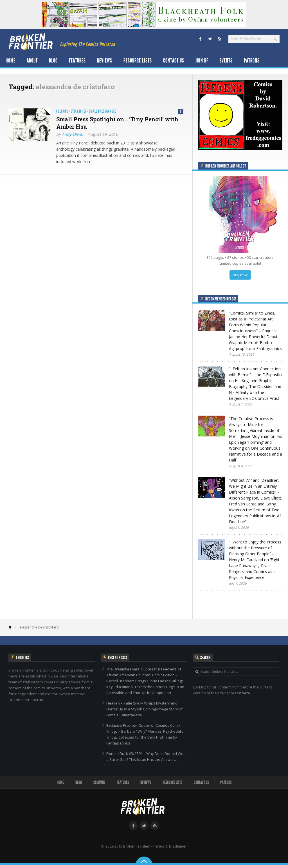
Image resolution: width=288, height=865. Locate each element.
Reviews (104, 60)
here (246, 692)
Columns (62, 111)
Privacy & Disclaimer (169, 846)
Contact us (173, 60)
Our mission (18, 699)
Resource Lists (137, 60)
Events (226, 60)
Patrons (252, 60)
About (32, 60)
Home (10, 60)
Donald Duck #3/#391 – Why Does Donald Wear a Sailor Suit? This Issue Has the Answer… (146, 756)
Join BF (201, 60)
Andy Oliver (73, 134)
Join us (37, 699)
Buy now (240, 274)
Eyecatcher (79, 111)
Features (77, 60)
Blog (53, 60)
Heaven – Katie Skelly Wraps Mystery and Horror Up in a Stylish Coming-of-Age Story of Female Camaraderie (144, 709)
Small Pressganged (102, 111)
